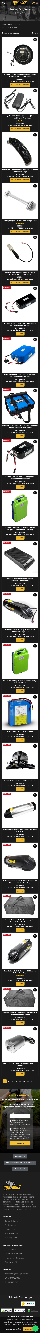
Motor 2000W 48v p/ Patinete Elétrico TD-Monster (20, 1065)
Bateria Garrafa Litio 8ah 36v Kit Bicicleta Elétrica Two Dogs (20, 972)
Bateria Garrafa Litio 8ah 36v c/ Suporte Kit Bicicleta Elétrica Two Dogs (20, 882)
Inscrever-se (20, 1143)
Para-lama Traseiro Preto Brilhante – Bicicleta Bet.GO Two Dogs (20, 171)
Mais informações (13, 1329)
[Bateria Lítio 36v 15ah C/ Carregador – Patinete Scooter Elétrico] (20, 457)
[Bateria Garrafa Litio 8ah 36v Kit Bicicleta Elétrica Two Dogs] (20, 951)
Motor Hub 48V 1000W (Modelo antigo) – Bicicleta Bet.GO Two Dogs (20, 75)
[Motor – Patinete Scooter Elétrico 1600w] (20, 761)
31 (31, 1081)
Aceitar (28, 1329)
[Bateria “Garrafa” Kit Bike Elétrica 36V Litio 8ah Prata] (20, 810)
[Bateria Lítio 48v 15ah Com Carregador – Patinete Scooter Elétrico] (20, 304)
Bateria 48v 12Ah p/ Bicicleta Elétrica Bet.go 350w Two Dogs (20, 682)
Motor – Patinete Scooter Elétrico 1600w (20, 781)
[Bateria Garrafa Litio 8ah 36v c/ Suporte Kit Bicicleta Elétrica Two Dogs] (20, 861)
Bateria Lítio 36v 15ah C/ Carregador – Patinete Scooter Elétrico (20, 478)
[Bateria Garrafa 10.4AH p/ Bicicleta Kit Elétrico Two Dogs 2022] (20, 610)
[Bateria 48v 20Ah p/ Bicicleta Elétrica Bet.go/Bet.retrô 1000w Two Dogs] (20, 508)
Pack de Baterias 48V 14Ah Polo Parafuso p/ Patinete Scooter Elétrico (20, 1014)
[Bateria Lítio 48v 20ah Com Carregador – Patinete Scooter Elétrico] (20, 355)
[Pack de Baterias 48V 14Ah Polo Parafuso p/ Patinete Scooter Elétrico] (20, 999)
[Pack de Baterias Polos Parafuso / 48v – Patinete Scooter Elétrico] (20, 906)
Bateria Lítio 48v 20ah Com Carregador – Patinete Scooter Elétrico (20, 376)
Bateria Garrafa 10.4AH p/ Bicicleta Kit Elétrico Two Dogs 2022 (20, 631)
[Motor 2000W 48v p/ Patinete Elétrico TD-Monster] (20, 1044)
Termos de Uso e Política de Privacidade (20, 1132)
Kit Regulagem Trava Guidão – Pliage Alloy (20, 221)
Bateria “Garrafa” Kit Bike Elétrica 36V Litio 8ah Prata (20, 831)
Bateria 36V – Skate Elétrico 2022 (20, 732)
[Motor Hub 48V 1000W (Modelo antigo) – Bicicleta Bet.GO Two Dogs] (20, 55)
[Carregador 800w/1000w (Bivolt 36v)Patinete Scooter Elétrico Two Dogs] (20, 101)
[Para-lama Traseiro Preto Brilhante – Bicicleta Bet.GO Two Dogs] (20, 150)
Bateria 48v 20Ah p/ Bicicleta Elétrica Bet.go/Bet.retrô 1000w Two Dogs (20, 529)
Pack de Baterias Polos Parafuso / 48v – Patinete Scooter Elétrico (20, 921)
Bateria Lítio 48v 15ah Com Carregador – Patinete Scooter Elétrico (20, 325)
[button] (35, 1328)
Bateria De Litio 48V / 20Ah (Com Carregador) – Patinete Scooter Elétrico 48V (20, 427)
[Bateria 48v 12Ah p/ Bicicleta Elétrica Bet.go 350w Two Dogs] (20, 661)
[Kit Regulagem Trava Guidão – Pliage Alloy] (20, 201)
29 (24, 1081)
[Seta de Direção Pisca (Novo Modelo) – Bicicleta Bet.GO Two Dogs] (20, 253)
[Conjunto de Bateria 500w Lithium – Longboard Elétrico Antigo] (20, 559)
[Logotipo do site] (20, 3)
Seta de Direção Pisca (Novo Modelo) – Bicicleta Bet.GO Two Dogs (20, 273)
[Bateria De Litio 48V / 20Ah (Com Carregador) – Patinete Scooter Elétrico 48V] (20, 406)
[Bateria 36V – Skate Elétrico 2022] (20, 712)
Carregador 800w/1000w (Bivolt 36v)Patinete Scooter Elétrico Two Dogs (20, 117)
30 (28, 1081)
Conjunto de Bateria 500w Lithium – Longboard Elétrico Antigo (20, 580)
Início (4, 24)
